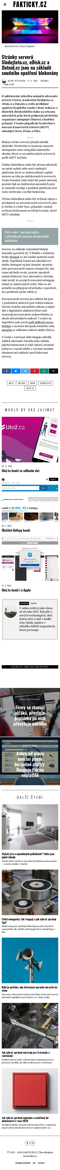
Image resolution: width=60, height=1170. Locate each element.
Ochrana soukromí (22, 1163)
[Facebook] (6, 371)
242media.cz (30, 1156)
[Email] (53, 371)
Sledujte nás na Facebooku (30, 666)
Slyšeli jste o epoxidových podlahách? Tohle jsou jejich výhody (28, 855)
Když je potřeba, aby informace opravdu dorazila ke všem (29, 988)
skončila (7, 330)
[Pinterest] (34, 371)
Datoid (21, 383)
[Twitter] (25, 371)
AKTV (11, 383)
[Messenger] (15, 371)
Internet (45, 81)
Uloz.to (30, 388)
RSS (34, 1163)
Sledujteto (45, 383)
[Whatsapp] (44, 371)
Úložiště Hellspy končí (16, 530)
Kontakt (41, 1163)
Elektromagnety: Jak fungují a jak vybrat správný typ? (29, 920)
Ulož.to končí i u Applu (16, 590)
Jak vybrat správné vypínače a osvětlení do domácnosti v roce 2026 (25, 1119)
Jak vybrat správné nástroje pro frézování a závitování (26, 1054)
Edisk (32, 383)
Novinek (14, 257)
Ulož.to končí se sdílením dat (21, 470)
